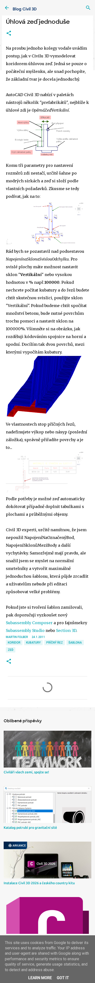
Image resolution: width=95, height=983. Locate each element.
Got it (63, 977)
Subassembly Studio (25, 630)
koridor (14, 642)
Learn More (40, 977)
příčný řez (54, 642)
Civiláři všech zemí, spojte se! (26, 772)
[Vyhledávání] (88, 8)
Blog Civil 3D (25, 9)
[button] (9, 33)
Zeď (10, 650)
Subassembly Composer (29, 622)
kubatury (33, 642)
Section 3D (66, 630)
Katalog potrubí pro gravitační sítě (30, 827)
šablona (75, 642)
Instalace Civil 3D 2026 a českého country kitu (39, 883)
